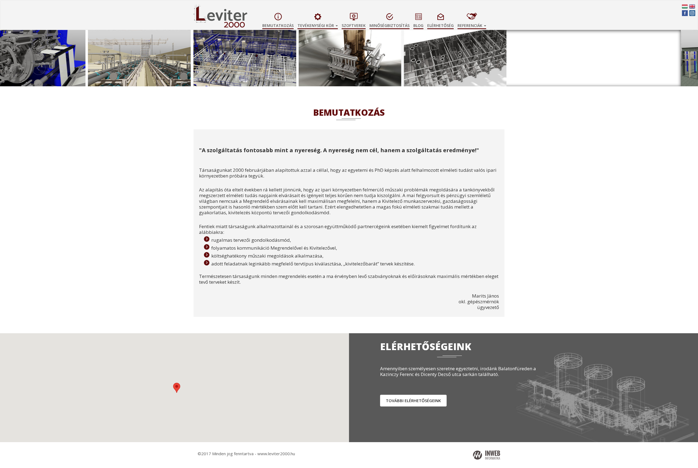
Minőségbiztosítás (389, 25)
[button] (645, 73)
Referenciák (470, 25)
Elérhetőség (440, 25)
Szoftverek (354, 25)
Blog (418, 25)
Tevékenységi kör (316, 25)
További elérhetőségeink (413, 400)
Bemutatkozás (278, 25)
